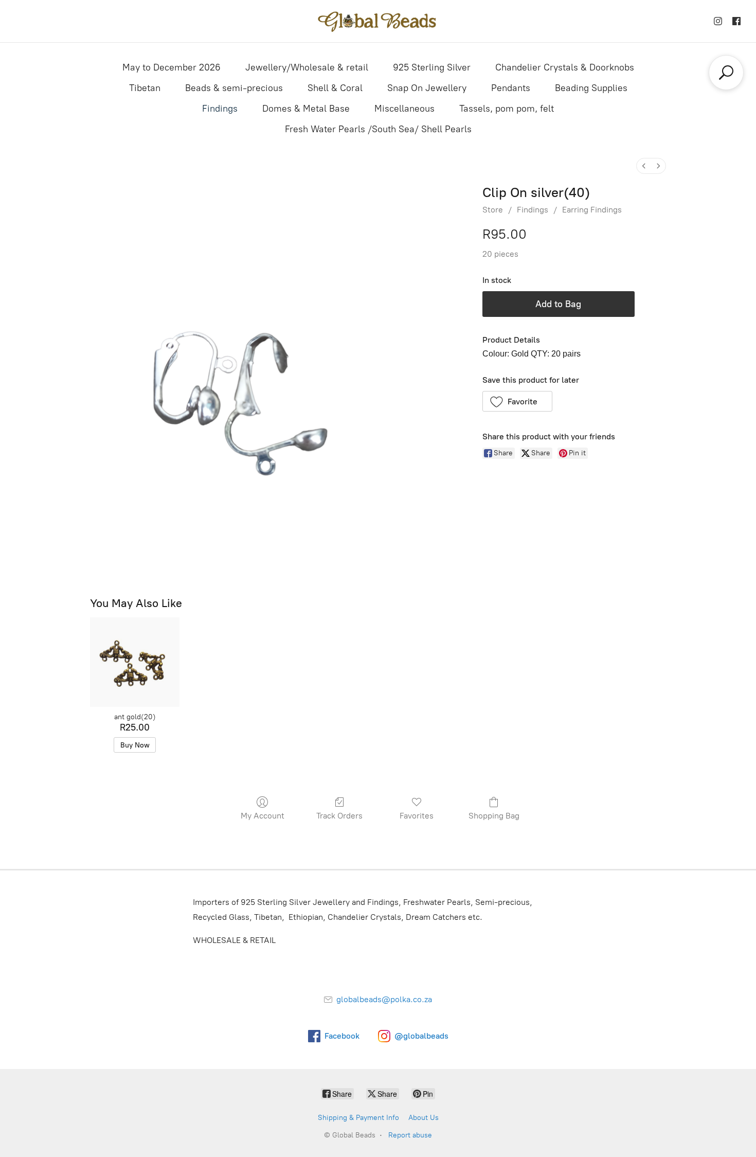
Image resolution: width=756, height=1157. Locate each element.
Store (492, 210)
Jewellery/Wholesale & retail (306, 67)
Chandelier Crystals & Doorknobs (564, 67)
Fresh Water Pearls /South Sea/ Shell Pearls (378, 129)
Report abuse (410, 1135)
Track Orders (339, 816)
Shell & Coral (335, 88)
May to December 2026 (171, 67)
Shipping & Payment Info (358, 1117)
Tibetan (144, 88)
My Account (262, 816)
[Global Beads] (378, 21)
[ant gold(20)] (134, 661)
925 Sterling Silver (432, 67)
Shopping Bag (494, 816)
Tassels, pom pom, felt (506, 108)
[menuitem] (644, 165)
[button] (517, 401)
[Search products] (726, 72)
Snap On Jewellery (426, 88)
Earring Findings (592, 210)
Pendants (510, 88)
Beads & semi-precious (234, 88)
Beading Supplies (591, 88)
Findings (220, 108)
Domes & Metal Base (306, 108)
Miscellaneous (404, 108)
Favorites (417, 816)
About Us (423, 1117)
